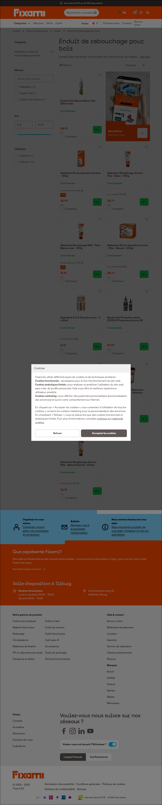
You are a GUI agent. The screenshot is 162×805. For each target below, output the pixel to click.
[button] (104, 433)
